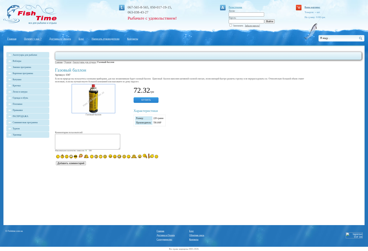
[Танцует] (86, 156)
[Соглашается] (129, 157)
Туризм (67, 62)
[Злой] (110, 156)
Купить (146, 100)
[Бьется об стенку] (151, 156)
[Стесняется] (80, 156)
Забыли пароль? (252, 25)
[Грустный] (67, 157)
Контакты (132, 38)
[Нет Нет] (145, 156)
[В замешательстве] (101, 157)
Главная (11, 38)
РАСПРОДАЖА (20, 116)
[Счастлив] (92, 157)
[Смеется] (58, 157)
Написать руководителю (105, 38)
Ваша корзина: (312, 7)
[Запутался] (124, 157)
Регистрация (235, 7)
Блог (81, 38)
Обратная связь (196, 235)
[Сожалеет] (139, 156)
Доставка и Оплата (60, 38)
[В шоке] (71, 157)
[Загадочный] (105, 157)
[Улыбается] (62, 156)
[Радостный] (134, 156)
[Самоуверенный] (75, 157)
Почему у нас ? (32, 38)
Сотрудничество (164, 239)
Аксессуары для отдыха (84, 62)
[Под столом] (96, 157)
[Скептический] (156, 157)
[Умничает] (119, 156)
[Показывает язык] (115, 157)
